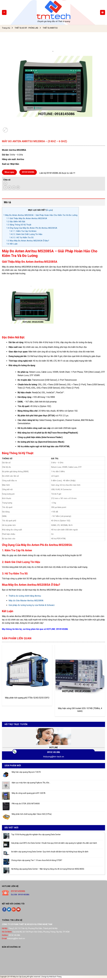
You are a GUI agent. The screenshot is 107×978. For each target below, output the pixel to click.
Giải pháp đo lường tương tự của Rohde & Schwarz (32, 605)
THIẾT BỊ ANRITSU (50, 28)
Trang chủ (6, 28)
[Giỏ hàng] (102, 12)
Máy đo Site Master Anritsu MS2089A (26, 600)
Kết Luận (11, 244)
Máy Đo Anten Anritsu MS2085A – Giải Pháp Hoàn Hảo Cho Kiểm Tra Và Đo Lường (40, 215)
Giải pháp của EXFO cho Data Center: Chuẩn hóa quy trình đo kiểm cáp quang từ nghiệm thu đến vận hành (54, 843)
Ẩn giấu (49, 210)
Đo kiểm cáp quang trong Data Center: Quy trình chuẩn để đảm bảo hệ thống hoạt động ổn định (49, 852)
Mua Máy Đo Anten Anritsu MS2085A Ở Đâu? (27, 240)
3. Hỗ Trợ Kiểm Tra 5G (21, 237)
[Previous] (2, 681)
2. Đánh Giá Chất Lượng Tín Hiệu (25, 234)
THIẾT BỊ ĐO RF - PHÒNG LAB (26, 28)
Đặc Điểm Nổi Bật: (15, 221)
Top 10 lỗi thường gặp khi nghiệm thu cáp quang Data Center (36, 834)
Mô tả (7, 202)
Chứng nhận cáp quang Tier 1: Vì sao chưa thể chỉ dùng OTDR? (36, 860)
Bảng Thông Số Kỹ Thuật (18, 225)
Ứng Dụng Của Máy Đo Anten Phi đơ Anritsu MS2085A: (31, 228)
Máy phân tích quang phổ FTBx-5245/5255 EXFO (27, 697)
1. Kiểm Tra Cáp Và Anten (22, 231)
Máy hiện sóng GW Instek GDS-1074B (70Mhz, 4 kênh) (80, 709)
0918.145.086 (53, 752)
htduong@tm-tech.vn (53, 756)
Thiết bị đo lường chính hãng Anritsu (25, 596)
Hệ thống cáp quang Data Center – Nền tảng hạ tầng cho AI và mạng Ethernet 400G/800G (47, 869)
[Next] (105, 681)
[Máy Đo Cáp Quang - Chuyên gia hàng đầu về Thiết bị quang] (53, 10)
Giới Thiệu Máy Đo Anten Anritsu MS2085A (26, 218)
